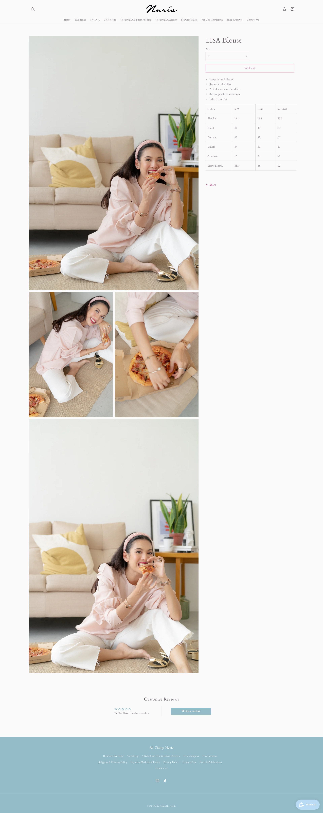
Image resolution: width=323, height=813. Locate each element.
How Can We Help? (113, 756)
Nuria (156, 806)
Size (208, 49)
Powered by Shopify (167, 806)
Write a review (191, 711)
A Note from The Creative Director (161, 756)
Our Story (132, 756)
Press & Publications (211, 762)
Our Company (191, 756)
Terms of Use (189, 762)
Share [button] (213, 184)
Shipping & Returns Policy (113, 762)
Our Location (210, 756)
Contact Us (161, 768)
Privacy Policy (171, 762)
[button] (33, 9)
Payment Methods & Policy (145, 762)
